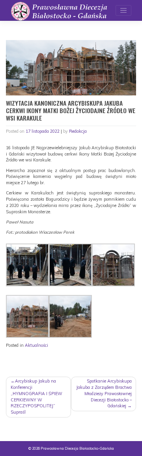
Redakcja (78, 131)
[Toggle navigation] (123, 10)
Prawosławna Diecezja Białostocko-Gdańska (77, 448)
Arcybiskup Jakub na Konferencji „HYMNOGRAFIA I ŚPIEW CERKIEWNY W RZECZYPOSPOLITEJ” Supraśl (36, 396)
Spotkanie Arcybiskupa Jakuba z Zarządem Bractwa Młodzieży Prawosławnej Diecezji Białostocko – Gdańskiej (104, 393)
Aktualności (36, 345)
